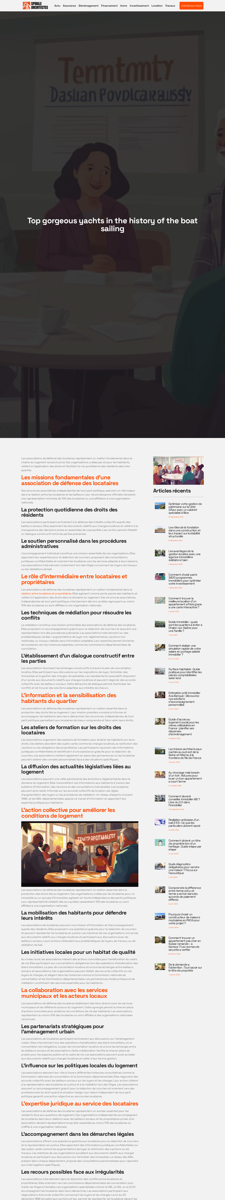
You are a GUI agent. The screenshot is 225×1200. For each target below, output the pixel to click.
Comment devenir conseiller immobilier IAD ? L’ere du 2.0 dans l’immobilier (184, 800)
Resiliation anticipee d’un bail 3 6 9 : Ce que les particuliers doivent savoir (184, 823)
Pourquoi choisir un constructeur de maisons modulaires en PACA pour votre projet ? (184, 918)
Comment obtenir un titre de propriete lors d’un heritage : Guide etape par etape (185, 845)
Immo (123, 5)
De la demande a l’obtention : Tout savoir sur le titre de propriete (185, 967)
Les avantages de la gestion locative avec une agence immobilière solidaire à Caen (184, 555)
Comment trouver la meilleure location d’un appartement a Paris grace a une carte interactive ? (185, 602)
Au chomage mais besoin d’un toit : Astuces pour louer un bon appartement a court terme (185, 777)
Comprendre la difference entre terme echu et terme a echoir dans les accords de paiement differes (185, 893)
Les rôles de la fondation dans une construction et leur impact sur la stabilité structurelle (184, 531)
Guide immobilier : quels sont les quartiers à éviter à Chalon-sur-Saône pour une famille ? (185, 626)
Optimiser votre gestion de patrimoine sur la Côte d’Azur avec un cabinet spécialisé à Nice (185, 508)
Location (157, 5)
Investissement (139, 5)
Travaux (170, 5)
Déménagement (88, 5)
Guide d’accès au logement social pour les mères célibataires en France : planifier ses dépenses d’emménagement (184, 726)
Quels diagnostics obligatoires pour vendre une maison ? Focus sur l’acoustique (184, 868)
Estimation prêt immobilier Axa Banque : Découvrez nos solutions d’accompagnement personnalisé (184, 699)
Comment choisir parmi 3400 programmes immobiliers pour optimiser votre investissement (185, 579)
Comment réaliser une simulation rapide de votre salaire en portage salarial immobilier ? (185, 650)
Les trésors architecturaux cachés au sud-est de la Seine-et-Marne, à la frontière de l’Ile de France (185, 753)
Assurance (69, 5)
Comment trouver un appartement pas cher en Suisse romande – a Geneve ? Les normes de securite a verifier (185, 944)
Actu (57, 5)
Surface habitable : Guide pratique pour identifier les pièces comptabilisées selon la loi (185, 673)
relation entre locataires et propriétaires (46, 593)
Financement (109, 5)
